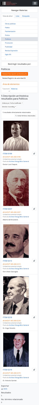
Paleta (7, 28)
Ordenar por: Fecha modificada (11, 103)
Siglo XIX (8, 54)
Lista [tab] (17, 16)
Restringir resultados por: (19, 64)
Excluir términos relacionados (26, 116)
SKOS (5, 389)
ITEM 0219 (7, 370)
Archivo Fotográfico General (19, 161)
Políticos (8, 39)
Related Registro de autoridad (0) (14, 78)
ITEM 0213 (7, 261)
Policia (7, 35)
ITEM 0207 (7, 209)
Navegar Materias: (19, 10)
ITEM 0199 (7, 153)
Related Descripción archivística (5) (14, 74)
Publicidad (8, 47)
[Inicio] (10, 3)
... (5, 20)
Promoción (9, 43)
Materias (14, 89)
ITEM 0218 (7, 317)
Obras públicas (10, 24)
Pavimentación (10, 31)
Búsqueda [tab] (25, 16)
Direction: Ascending (8, 107)
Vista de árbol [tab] (7, 16)
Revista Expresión (11, 51)
